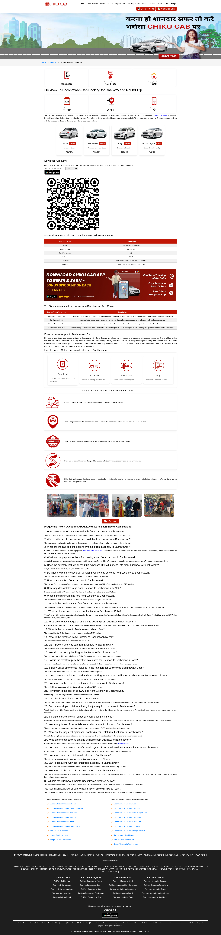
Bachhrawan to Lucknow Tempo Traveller (129, 831)
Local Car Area (165, 869)
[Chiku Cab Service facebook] (107, 910)
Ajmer (182, 855)
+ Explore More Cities (110, 860)
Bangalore (34, 855)
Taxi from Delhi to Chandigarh (62, 889)
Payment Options (114, 923)
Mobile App (191, 923)
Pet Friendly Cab (109, 872)
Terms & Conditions (20, 923)
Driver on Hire (163, 4)
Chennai (44, 855)
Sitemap (137, 923)
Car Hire (51, 866)
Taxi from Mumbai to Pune (123, 897)
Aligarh (190, 855)
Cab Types (201, 866)
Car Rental (18, 866)
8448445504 (95, 906)
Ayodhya (121, 855)
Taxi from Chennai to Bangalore (155, 881)
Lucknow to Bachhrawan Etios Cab (63, 822)
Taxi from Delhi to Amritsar (62, 893)
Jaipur (91, 855)
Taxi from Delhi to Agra (62, 881)
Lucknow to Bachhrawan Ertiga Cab (63, 817)
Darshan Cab (189, 866)
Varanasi (99, 855)
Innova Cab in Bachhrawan (124, 840)
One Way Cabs (133, 4)
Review (62, 923)
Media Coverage (116, 926)
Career (204, 923)
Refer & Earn (127, 923)
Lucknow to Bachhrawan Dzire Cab (63, 813)
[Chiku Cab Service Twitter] (105, 910)
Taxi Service (93, 4)
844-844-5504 (147, 9)
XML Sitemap (146, 923)
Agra (140, 855)
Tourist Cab (91, 866)
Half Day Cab (179, 869)
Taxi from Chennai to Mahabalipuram (155, 893)
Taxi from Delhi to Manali (62, 897)
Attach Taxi (177, 866)
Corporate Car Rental (146, 869)
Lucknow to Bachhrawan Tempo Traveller (65, 826)
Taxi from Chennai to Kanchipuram (155, 897)
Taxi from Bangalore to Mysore (91, 881)
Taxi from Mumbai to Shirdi (123, 881)
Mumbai (83, 855)
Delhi (65, 855)
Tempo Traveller (148, 4)
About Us (54, 923)
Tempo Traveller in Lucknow (60, 840)
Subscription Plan (122, 866)
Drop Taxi (35, 869)
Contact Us (45, 923)
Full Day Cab (193, 869)
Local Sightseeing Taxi (35, 866)
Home (83, 4)
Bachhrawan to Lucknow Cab (125, 804)
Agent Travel (103, 926)
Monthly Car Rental (161, 866)
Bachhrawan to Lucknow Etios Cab (127, 826)
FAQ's (155, 923)
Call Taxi (25, 869)
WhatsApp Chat (168, 9)
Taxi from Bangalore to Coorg (91, 885)
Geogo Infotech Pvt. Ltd (140, 931)
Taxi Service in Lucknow (59, 831)
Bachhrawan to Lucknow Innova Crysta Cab (130, 813)
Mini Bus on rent (48, 869)
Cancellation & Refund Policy (77, 923)
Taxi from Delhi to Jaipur (62, 885)
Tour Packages (105, 866)
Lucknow (52, 62)
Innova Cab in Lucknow (59, 835)
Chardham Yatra (106, 869)
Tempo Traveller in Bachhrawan (126, 844)
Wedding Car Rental (125, 869)
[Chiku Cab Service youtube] (111, 910)
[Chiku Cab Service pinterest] (113, 910)
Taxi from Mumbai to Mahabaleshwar (123, 889)
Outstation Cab (106, 4)
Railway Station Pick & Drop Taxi (72, 869)
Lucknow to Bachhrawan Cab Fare (63, 804)
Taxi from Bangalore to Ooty (91, 889)
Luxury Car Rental (141, 866)
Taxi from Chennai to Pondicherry (156, 885)
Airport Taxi (120, 4)
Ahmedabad (159, 855)
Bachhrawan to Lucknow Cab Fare (127, 808)
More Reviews (110, 521)
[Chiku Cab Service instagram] (109, 910)
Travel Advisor (170, 923)
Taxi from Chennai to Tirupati (155, 889)
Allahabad (200, 855)
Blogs (173, 4)
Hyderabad (110, 855)
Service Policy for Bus (98, 923)
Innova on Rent (77, 866)
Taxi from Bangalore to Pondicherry (91, 893)
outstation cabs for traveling (93, 551)
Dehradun (131, 855)
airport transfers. (123, 744)
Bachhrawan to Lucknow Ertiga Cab (127, 822)
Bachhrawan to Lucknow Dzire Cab (127, 817)
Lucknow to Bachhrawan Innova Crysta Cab (66, 808)
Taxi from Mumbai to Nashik (123, 893)
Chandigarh (55, 855)
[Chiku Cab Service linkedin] (115, 910)
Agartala (148, 855)
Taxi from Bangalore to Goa (91, 897)
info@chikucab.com (124, 906)
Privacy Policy (34, 923)
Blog (198, 923)
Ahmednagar (172, 855)
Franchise (181, 923)
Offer (161, 923)
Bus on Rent (62, 866)
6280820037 (108, 906)
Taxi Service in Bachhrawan (124, 835)
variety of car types (160, 115)
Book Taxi (93, 869)
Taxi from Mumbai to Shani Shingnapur (123, 885)
